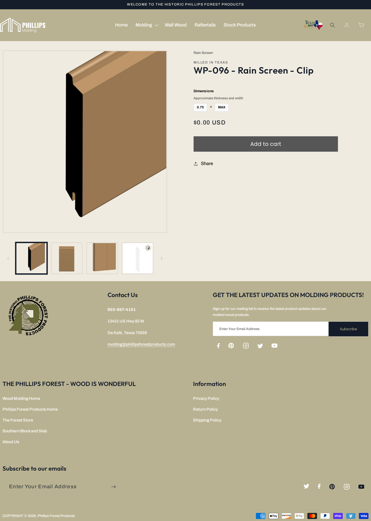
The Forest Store (18, 420)
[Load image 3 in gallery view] (102, 258)
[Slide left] (8, 258)
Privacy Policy (206, 398)
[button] (146, 25)
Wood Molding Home (21, 398)
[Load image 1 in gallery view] (31, 258)
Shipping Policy (207, 420)
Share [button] (207, 163)
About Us (11, 442)
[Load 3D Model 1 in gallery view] (138, 258)
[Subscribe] (113, 486)
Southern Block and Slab (25, 431)
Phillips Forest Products (56, 516)
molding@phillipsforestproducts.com (141, 344)
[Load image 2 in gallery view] (67, 258)
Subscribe (348, 329)
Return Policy (205, 409)
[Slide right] (161, 258)
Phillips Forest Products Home (30, 409)
